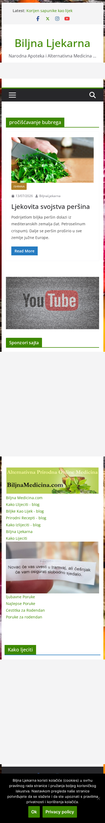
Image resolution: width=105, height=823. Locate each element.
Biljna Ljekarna (52, 42)
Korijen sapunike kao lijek (49, 10)
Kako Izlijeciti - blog (23, 524)
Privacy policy (60, 811)
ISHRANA (18, 186)
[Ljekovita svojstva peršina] (52, 160)
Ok (34, 811)
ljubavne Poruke (20, 596)
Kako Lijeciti (16, 538)
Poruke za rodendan (24, 616)
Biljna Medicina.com (24, 497)
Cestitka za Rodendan (25, 610)
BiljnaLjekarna (50, 196)
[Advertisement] (52, 404)
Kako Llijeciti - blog (23, 504)
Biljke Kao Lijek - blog (25, 511)
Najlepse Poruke (20, 603)
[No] (98, 798)
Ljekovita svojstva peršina (50, 206)
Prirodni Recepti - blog (26, 517)
